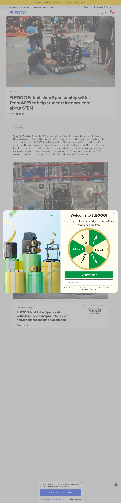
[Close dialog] (114, 213)
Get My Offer (89, 274)
